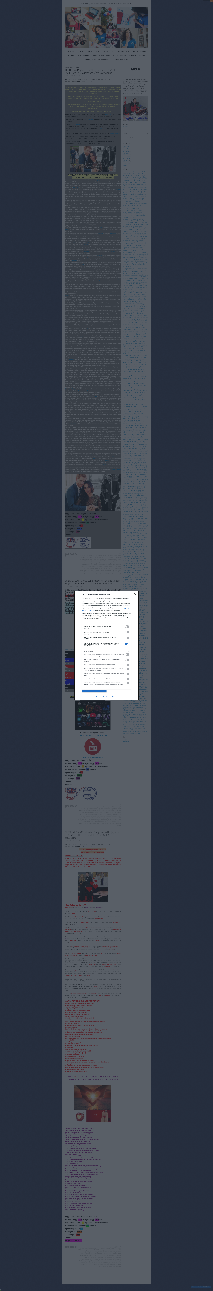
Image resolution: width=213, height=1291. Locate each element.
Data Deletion (97, 697)
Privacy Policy (116, 697)
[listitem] (106, 623)
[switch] (127, 626)
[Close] (135, 594)
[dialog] (106, 645)
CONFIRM (94, 691)
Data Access (106, 697)
